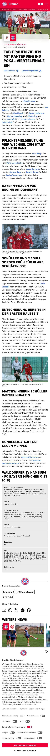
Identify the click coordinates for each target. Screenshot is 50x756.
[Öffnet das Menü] (46, 4)
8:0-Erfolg (36, 154)
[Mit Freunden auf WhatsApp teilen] (10, 610)
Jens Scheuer (29, 101)
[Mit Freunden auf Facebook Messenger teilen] (23, 610)
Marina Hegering (14, 116)
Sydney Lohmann (36, 113)
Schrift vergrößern (30, 71)
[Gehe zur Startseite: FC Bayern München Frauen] (4, 4)
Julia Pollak (7, 122)
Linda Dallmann (28, 119)
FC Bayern (5, 9)
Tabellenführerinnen (30, 457)
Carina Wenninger (14, 175)
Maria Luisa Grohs (14, 163)
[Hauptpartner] (40, 4)
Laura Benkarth (33, 169)
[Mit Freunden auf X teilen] (16, 610)
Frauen (14, 9)
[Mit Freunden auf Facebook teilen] (29, 610)
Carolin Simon (32, 172)
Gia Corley (32, 116)
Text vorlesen (10, 71)
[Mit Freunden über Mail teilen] (4, 610)
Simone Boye (15, 172)
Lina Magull (18, 113)
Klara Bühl (11, 119)
